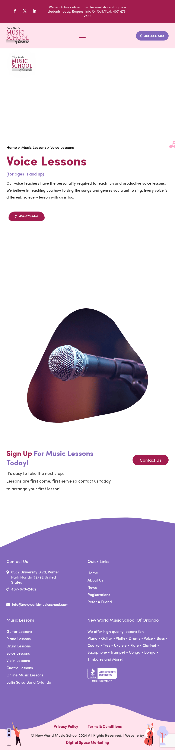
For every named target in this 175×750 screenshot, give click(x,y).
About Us (95, 580)
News (92, 587)
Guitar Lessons (19, 631)
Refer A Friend (100, 602)
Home (11, 147)
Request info (82, 11)
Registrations (99, 594)
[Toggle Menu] (82, 36)
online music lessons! (86, 7)
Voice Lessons (62, 147)
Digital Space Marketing (87, 742)
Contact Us (150, 460)
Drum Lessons (18, 646)
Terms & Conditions (105, 726)
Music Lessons (33, 147)
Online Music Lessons (24, 675)
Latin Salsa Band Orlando (28, 682)
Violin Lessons (18, 660)
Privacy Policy (66, 726)
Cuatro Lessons (19, 668)
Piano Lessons (18, 639)
